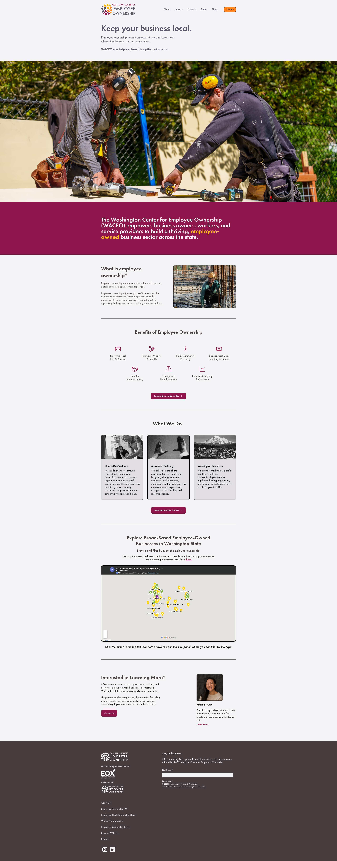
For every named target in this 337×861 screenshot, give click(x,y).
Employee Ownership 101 (114, 808)
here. (189, 559)
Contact (192, 9)
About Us (105, 802)
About (166, 9)
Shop (214, 9)
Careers (105, 839)
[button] (181, 9)
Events (203, 9)
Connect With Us (109, 833)
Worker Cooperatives (112, 820)
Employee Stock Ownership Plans (118, 814)
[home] (118, 9)
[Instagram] (105, 849)
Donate (230, 9)
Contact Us (109, 713)
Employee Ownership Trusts (115, 826)
